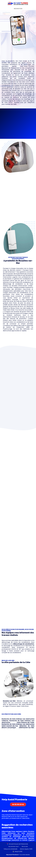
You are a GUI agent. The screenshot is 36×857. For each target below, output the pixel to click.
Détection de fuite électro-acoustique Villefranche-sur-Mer (18, 727)
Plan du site (25, 846)
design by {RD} (18, 851)
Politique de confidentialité (10, 849)
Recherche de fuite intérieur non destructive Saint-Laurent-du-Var (18, 725)
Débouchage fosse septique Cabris (14, 831)
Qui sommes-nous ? (13, 846)
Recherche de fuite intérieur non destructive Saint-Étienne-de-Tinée (18, 721)
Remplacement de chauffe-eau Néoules (18, 838)
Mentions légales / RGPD (26, 849)
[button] (18, 113)
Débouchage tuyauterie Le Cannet (14, 840)
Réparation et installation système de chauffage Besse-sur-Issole (18, 836)
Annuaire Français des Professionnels (18, 844)
